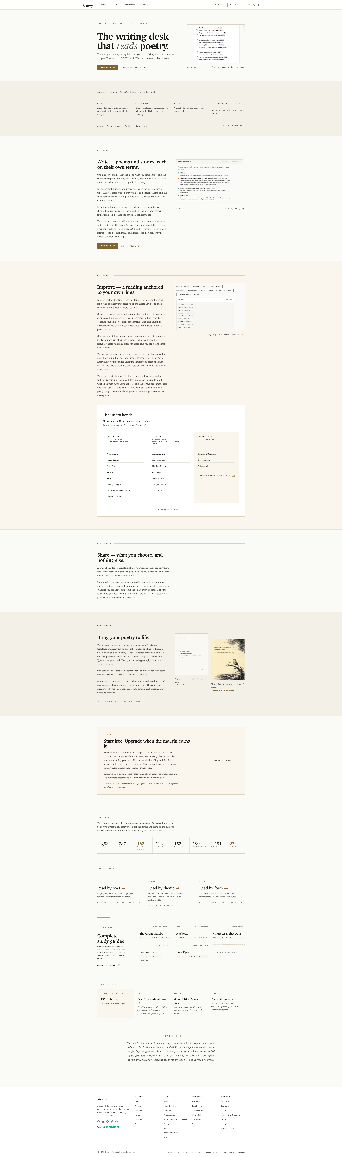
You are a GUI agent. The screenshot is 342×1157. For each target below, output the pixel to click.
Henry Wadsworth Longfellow (113, 1002)
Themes (138, 1110)
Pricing (145, 5)
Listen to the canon (131, 701)
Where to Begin (198, 1115)
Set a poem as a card (107, 701)
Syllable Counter (170, 1128)
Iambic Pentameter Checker (175, 1119)
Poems (103, 5)
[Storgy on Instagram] (103, 1121)
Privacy (177, 1152)
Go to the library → (234, 126)
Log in (248, 5)
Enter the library (108, 965)
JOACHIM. (109, 998)
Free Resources (227, 1128)
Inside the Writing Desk (135, 67)
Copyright (217, 1152)
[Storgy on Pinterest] (107, 1121)
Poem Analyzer (170, 1101)
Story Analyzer (170, 1115)
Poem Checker (170, 1106)
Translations (197, 1119)
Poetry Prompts (170, 1124)
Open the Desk (108, 67)
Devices (138, 1119)
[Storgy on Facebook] (98, 1121)
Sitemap (241, 1152)
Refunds (207, 1152)
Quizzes (195, 1124)
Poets (137, 1101)
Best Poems (197, 1101)
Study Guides (129, 5)
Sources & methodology (231, 1115)
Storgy (88, 4)
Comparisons (140, 1124)
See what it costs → (224, 760)
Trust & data (196, 1152)
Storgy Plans (226, 1124)
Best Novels (197, 1106)
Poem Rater (168, 1110)
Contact (224, 1110)
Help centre (225, 1106)
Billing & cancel (230, 1152)
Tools (114, 5)
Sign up (256, 5)
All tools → (168, 1137)
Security (186, 1152)
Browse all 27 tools (171, 510)
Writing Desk (219, 5)
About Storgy (226, 1101)
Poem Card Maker (171, 1133)
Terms (169, 1152)
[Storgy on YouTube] (116, 1121)
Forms (137, 1115)
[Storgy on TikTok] (112, 1121)
